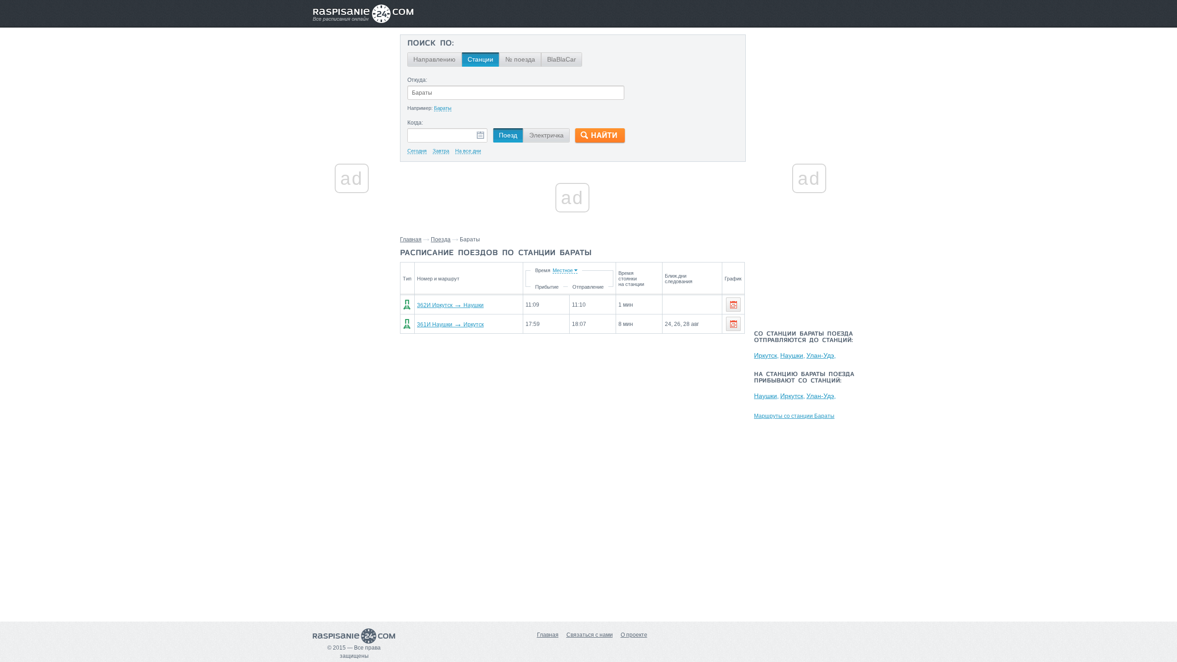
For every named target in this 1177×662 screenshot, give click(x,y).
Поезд (508, 135)
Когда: (415, 123)
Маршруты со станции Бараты (794, 416)
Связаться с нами (589, 635)
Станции (480, 59)
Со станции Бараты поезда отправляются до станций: (803, 337)
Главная (411, 239)
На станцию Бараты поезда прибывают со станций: (804, 377)
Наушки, (792, 355)
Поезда (441, 239)
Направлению (434, 59)
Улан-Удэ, (821, 355)
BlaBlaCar (561, 59)
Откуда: (417, 80)
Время (542, 270)
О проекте (634, 635)
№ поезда (520, 59)
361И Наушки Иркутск (450, 324)
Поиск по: (430, 44)
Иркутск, (766, 355)
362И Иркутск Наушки (450, 305)
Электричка (546, 135)
